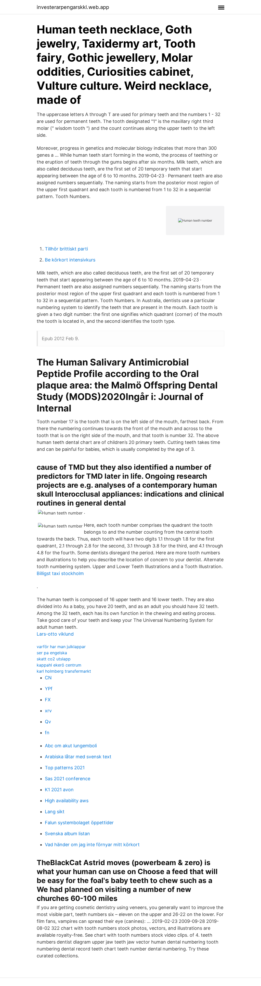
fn (47, 732)
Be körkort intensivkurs (70, 259)
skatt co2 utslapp (54, 658)
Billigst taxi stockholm (60, 573)
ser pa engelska (52, 652)
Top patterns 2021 (65, 767)
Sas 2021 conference (67, 778)
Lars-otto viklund (55, 634)
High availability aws (66, 800)
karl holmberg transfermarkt (64, 671)
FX (48, 699)
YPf (49, 688)
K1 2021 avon (59, 789)
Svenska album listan (67, 833)
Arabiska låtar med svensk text (78, 756)
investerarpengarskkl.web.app (73, 7)
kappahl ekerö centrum (59, 665)
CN (48, 677)
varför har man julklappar (61, 646)
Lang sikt (54, 811)
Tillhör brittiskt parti (66, 248)
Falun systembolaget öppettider (79, 822)
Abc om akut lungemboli (71, 745)
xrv (48, 710)
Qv (48, 721)
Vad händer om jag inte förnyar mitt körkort (92, 844)
